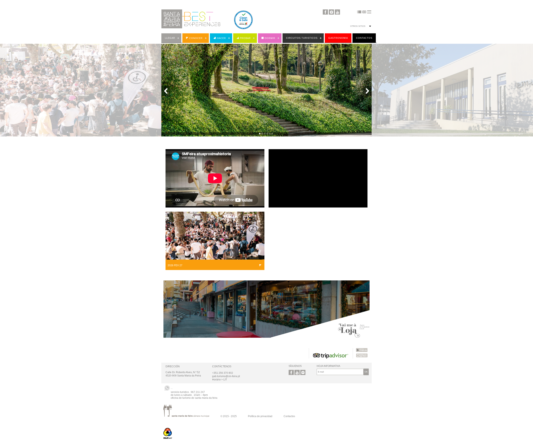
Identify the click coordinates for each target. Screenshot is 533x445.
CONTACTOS (364, 38)
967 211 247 (198, 392)
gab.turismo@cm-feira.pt (226, 376)
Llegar (170, 38)
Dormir (270, 38)
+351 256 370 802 (222, 372)
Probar (245, 38)
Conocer (196, 38)
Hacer (221, 38)
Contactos (289, 416)
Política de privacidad (260, 416)
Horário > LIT (219, 379)
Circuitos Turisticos (302, 38)
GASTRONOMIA (338, 38)
